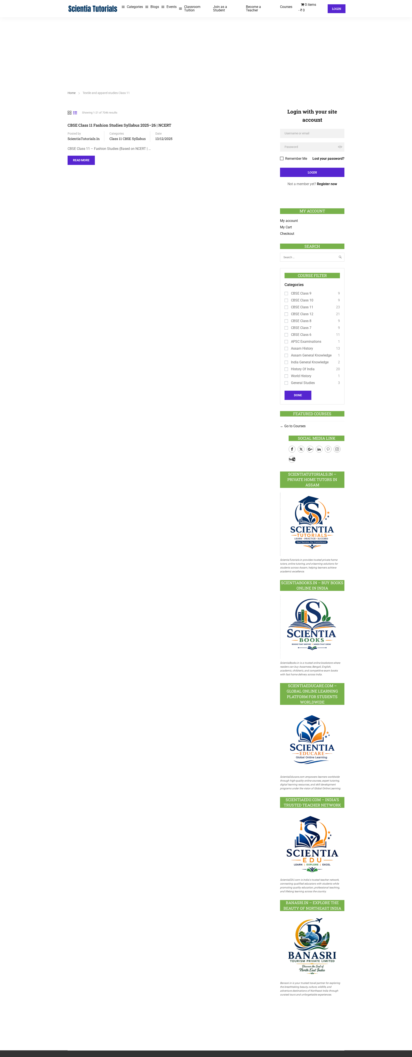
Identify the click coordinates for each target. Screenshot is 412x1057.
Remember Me (295, 159)
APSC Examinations (306, 342)
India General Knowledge (310, 362)
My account (289, 221)
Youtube (292, 459)
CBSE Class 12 (302, 314)
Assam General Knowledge (311, 355)
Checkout (287, 234)
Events (172, 7)
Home (72, 93)
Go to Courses (294, 426)
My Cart (286, 227)
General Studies (303, 383)
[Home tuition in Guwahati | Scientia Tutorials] (93, 8)
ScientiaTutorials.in (84, 138)
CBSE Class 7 (301, 328)
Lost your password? (328, 159)
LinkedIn (319, 449)
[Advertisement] (206, 49)
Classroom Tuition (192, 8)
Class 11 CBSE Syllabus (127, 138)
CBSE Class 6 (301, 335)
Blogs (154, 7)
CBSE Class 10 (302, 300)
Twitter (301, 449)
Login (336, 9)
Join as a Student (220, 8)
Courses (286, 7)
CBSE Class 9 (301, 293)
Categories (135, 7)
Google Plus (310, 449)
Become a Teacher (253, 8)
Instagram (337, 449)
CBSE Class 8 (301, 321)
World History (301, 376)
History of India (303, 369)
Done (298, 395)
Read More (81, 159)
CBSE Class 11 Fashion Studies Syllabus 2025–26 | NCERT (119, 125)
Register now (327, 184)
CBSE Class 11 (302, 307)
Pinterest (328, 449)
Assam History (302, 348)
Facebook (292, 449)
